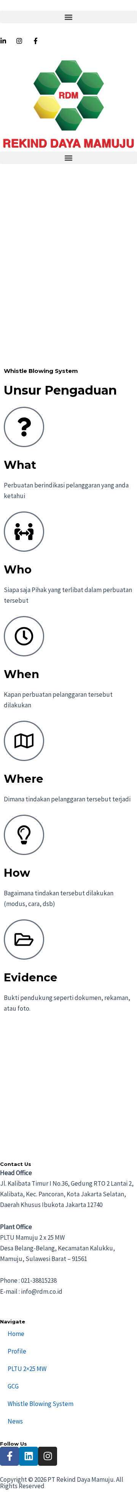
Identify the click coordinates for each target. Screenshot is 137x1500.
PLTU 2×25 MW (27, 1369)
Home (16, 1334)
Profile (17, 1351)
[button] (68, 17)
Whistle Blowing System (40, 1404)
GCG (13, 1386)
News (15, 1421)
